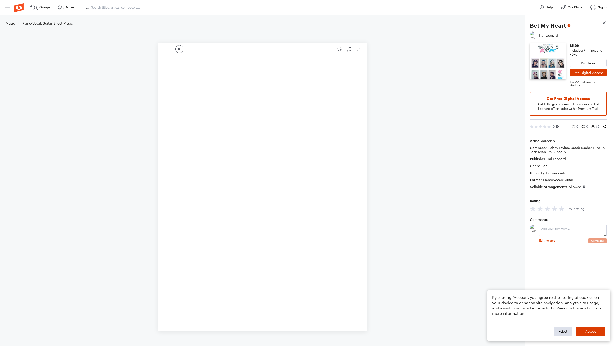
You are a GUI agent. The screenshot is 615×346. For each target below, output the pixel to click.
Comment (597, 240)
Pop (544, 166)
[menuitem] (7, 7)
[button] (557, 126)
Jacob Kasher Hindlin (587, 148)
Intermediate (556, 173)
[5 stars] (562, 209)
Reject (563, 331)
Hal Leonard (556, 159)
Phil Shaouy (557, 152)
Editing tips (547, 240)
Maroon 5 (547, 141)
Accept (590, 331)
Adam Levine (558, 148)
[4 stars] (555, 209)
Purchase (588, 63)
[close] (604, 23)
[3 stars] (547, 209)
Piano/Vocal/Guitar (558, 180)
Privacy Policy (585, 308)
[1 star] (533, 209)
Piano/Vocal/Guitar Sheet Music (47, 23)
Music (10, 23)
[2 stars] (540, 209)
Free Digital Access (588, 73)
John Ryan (538, 152)
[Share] (604, 126)
